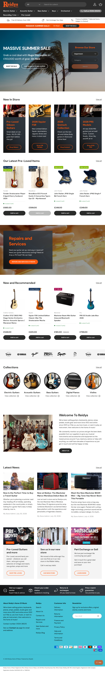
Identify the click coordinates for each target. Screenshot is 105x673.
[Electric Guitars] (11, 381)
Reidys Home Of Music (14, 659)
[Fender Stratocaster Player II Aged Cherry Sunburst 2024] (14, 177)
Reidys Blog (40, 633)
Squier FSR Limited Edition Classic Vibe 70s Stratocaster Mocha (39, 318)
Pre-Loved (25, 15)
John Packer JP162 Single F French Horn (90, 194)
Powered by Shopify (27, 659)
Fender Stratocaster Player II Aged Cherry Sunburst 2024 (14, 196)
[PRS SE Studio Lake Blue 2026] (91, 299)
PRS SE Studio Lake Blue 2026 (89, 316)
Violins (93, 392)
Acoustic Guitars (32, 392)
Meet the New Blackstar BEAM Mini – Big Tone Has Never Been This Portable (86, 496)
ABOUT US (65, 451)
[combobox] (56, 4)
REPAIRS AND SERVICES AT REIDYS (23, 262)
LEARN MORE (81, 573)
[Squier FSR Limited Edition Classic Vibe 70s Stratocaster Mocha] (40, 299)
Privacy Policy (59, 627)
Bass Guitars (52, 392)
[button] (100, 4)
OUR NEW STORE (49, 573)
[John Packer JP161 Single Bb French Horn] (65, 177)
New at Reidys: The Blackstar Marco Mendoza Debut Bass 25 (52, 494)
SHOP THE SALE (71, 26)
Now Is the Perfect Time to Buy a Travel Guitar (18, 494)
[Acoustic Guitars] (32, 381)
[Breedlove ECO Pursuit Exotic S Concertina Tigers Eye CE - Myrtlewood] (40, 177)
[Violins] (93, 381)
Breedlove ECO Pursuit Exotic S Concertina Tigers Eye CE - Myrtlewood (39, 196)
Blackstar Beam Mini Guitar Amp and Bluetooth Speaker (65, 318)
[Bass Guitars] (52, 381)
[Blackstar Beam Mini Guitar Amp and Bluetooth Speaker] (65, 299)
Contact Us (40, 615)
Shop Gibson (13, 147)
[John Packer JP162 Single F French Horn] (91, 177)
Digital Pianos (72, 392)
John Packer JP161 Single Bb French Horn (64, 194)
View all (99, 99)
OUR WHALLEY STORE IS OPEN (34, 66)
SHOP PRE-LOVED (15, 573)
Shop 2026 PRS (90, 146)
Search (38, 607)
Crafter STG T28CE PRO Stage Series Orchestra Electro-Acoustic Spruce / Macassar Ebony (14, 319)
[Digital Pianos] (72, 381)
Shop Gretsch (65, 147)
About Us (39, 611)
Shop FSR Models (40, 146)
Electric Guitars (11, 392)
